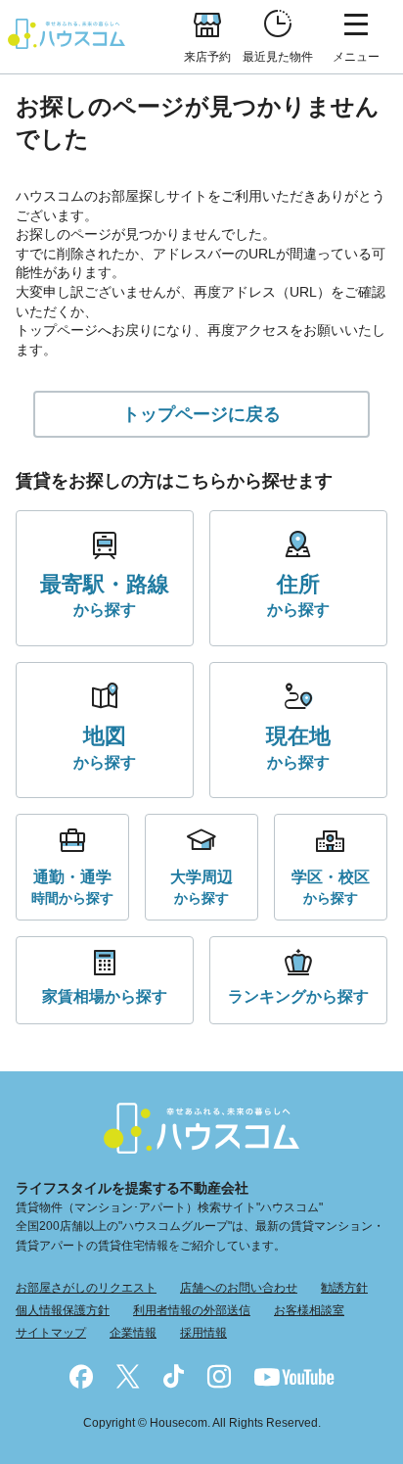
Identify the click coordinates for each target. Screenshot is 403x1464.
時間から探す (72, 887)
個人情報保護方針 (63, 1310)
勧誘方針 (344, 1288)
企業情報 (133, 1333)
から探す (104, 595)
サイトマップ (51, 1333)
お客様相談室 (309, 1310)
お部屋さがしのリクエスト (86, 1288)
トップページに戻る (201, 414)
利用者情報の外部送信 (191, 1310)
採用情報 (203, 1333)
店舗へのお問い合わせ (238, 1288)
